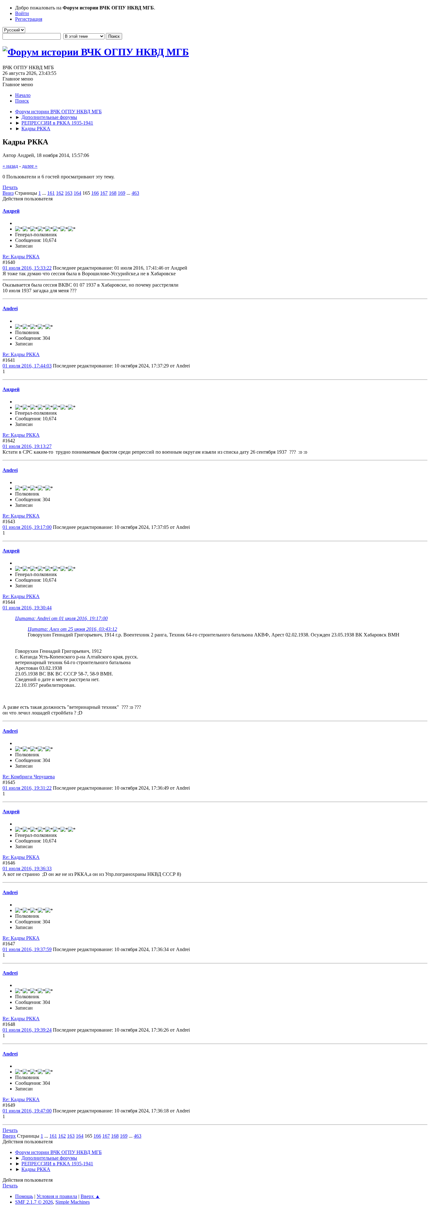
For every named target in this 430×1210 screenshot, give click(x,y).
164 (77, 193)
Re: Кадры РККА (21, 256)
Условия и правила (57, 1196)
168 (112, 193)
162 (60, 193)
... (44, 193)
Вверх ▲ (90, 1196)
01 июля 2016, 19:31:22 (27, 788)
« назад (10, 166)
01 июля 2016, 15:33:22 (27, 268)
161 (51, 193)
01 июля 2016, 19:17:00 (27, 527)
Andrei (10, 308)
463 (135, 193)
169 (121, 193)
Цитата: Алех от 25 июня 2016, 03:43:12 (72, 629)
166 (95, 193)
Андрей (11, 211)
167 (104, 193)
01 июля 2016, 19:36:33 (27, 868)
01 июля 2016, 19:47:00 (27, 1110)
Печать (10, 187)
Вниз (8, 193)
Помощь (24, 1196)
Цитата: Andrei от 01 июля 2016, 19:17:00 (61, 618)
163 (68, 193)
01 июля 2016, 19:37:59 (27, 949)
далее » (29, 166)
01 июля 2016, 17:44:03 (27, 365)
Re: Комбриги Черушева (29, 776)
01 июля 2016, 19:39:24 (27, 1030)
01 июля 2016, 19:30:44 (27, 607)
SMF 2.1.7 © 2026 (34, 1202)
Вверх (9, 1136)
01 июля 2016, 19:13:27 (27, 446)
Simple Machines (72, 1202)
